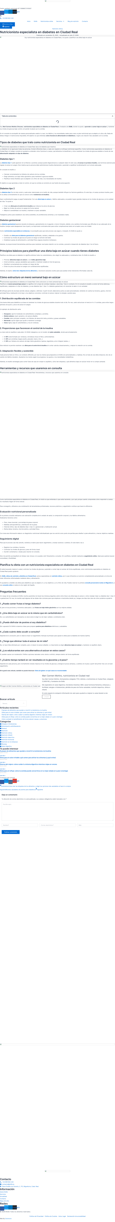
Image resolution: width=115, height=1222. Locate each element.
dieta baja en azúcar (44, 199)
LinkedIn (46, 697)
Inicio (28, 21)
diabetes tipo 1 (7, 163)
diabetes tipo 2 (7, 192)
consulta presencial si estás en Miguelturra (99, 583)
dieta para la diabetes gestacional (23, 235)
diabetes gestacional (9, 224)
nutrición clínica (57, 576)
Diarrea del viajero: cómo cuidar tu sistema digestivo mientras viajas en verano (28, 764)
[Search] (24, 703)
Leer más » (2, 755)
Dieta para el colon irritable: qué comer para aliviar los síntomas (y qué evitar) (28, 757)
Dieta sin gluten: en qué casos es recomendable (51, 670)
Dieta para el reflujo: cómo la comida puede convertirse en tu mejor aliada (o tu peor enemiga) (34, 771)
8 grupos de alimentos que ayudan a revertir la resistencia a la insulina (25, 751)
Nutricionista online (47, 21)
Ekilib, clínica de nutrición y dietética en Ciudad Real (19, 576)
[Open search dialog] (0, 16)
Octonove (8, 1218)
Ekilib (35, 21)
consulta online (8, 585)
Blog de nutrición (73, 21)
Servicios (59, 21)
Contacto (85, 21)
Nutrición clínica (57, 29)
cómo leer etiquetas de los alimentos (25, 271)
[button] (112, 116)
